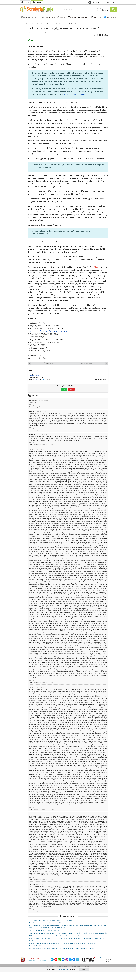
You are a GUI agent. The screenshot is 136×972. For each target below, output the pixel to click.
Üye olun (51, 407)
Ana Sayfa (23, 24)
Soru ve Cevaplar (32, 24)
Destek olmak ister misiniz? (107, 958)
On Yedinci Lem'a (62, 24)
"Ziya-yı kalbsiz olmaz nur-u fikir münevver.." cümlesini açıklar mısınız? (51, 920)
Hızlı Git (96, 2)
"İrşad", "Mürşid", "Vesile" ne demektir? (41, 946)
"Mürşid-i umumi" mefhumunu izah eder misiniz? (44, 930)
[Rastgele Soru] (103, 2)
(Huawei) (43, 961)
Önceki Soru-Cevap (49, 363)
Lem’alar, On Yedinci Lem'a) (74, 94)
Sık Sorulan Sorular (62, 967)
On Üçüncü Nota (73, 24)
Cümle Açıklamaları (44, 24)
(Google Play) (31, 961)
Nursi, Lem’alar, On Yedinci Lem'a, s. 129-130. (49, 331)
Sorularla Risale (34, 372)
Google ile (103, 9)
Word (38, 379)
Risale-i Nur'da (104, 10)
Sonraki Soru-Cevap (86, 363)
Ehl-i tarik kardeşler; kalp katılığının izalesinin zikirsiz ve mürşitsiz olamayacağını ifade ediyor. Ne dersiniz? (62, 949)
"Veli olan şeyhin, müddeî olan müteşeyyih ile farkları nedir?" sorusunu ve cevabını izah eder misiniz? (60, 936)
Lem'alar (53, 24)
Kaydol (26, 2)
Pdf (46, 379)
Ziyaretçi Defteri (77, 967)
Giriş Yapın (42, 407)
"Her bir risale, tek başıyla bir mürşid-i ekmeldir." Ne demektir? (48, 923)
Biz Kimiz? (49, 967)
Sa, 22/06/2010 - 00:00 (42, 400)
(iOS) (37, 961)
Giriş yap (38, 2)
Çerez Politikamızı (63, 969)
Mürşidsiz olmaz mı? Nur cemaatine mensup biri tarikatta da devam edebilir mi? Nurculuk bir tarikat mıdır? (62, 943)
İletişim (87, 967)
